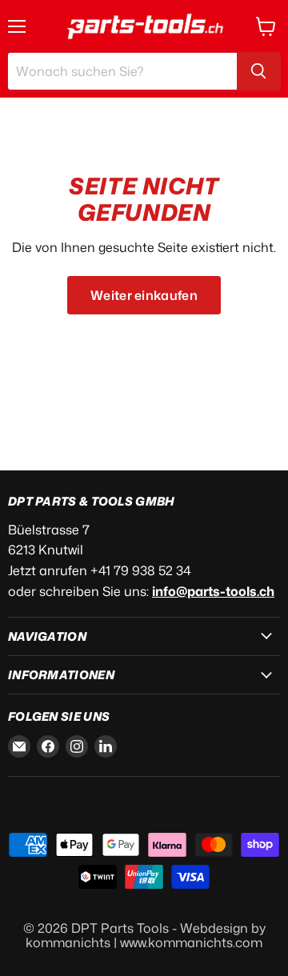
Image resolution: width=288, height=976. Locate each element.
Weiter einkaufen (144, 295)
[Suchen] (258, 71)
